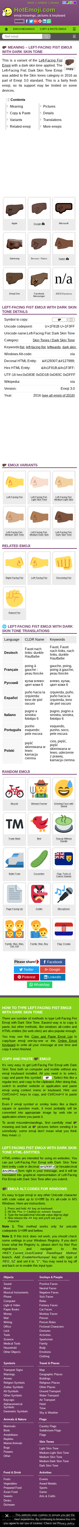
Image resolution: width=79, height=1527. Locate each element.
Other (7, 1456)
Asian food (10, 1492)
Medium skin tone (50, 1457)
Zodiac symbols (13, 1387)
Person (43, 1318)
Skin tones (46, 1441)
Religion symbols (14, 1382)
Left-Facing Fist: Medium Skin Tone (14, 533)
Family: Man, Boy (39, 944)
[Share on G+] (35, 21)
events (43, 1479)
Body (42, 1347)
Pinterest (28, 977)
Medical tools (12, 1343)
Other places (47, 1387)
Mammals (10, 1426)
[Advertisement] (39, 165)
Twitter (62, 259)
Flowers (8, 1451)
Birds (7, 1430)
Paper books (11, 1309)
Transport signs (13, 1369)
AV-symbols (11, 1391)
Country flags (47, 1426)
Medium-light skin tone (54, 1452)
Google (37, 224)
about (30, 2)
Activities (45, 1335)
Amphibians (11, 1434)
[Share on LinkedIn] (44, 21)
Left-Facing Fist (15, 497)
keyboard (58, 15)
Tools (7, 1335)
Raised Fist (14, 613)
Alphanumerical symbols (13, 1405)
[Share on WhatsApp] (49, 21)
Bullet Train (14, 874)
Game (43, 1492)
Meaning (16, 106)
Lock (6, 1330)
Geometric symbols (16, 1411)
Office (7, 1326)
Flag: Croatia (63, 944)
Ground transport (50, 1391)
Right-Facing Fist (14, 578)
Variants (16, 120)
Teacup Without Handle (64, 839)
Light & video (12, 1305)
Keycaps (9, 1399)
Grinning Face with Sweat (63, 804)
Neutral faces (47, 1288)
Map (42, 1369)
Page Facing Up (14, 909)
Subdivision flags (50, 1430)
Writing (8, 1322)
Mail (6, 1318)
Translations (52, 120)
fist (22, 347)
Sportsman (46, 1339)
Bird (39, 838)
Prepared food (12, 1487)
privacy (55, 2)
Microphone (64, 909)
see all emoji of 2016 (58, 395)
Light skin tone (48, 1448)
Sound (7, 1283)
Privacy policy (65, 1523)
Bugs (7, 1447)
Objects (8, 1277)
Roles (42, 1301)
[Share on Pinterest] (40, 21)
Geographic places (51, 1374)
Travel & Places (49, 1363)
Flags (43, 1419)
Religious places (49, 1382)
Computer (9, 1301)
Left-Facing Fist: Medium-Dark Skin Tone (39, 535)
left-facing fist (36, 347)
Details (48, 113)
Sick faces (46, 1296)
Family (43, 1343)
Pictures (49, 106)
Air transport (47, 1399)
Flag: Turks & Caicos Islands (63, 875)
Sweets (8, 1496)
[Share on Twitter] (31, 21)
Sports (43, 1487)
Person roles (47, 1322)
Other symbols (13, 1395)
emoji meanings (25, 15)
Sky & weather (48, 1412)
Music (7, 1288)
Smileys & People (51, 1277)
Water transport (49, 1395)
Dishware (9, 1504)
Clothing (44, 1356)
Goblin (39, 909)
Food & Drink (12, 1472)
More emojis (52, 126)
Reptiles (8, 1439)
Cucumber (39, 874)
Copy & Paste (20, 113)
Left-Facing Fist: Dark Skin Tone (63, 533)
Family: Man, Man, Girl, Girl (14, 945)
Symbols (9, 1363)
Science (8, 1339)
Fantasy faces (48, 1305)
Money (8, 1313)
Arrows (8, 1378)
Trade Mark (14, 838)
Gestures (45, 1330)
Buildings (45, 1378)
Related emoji (20, 126)
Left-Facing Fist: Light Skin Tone (39, 498)
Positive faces (48, 1283)
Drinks (7, 1500)
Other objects (12, 1351)
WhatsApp (42, 984)
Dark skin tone (48, 1465)
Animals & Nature (15, 1419)
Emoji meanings (24, 29)
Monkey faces (48, 1313)
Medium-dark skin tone (54, 1461)
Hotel (42, 1404)
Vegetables (10, 1483)
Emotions (45, 1351)
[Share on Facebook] (27, 21)
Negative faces (49, 1292)
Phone (7, 1296)
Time (42, 1408)
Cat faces (45, 1309)
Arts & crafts (47, 1496)
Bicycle (14, 803)
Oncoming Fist (63, 578)
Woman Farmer (39, 803)
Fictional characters (51, 1326)
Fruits (7, 1479)
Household (10, 1347)
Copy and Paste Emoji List (51, 1036)
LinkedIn (54, 977)
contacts (42, 2)
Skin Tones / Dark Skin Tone (54, 340)
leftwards (54, 347)
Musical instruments (16, 1292)
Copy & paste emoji (53, 29)
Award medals (48, 1483)
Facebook (54, 962)
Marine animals (13, 1443)
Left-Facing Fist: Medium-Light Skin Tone (63, 499)
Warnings (9, 1374)
